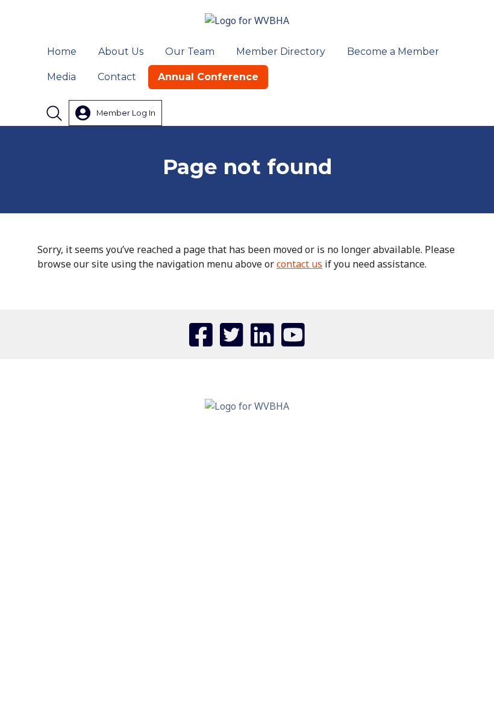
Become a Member (393, 51)
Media (61, 77)
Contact (117, 77)
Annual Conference (208, 77)
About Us (120, 51)
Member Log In (125, 112)
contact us (299, 264)
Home (62, 51)
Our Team (189, 51)
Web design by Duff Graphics (247, 557)
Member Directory (280, 51)
